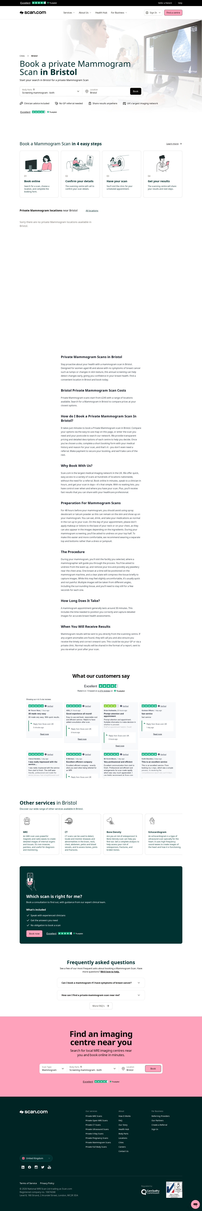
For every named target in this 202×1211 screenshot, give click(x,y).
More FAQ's (98, 1005)
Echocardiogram (157, 832)
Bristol (34, 56)
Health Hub (124, 1129)
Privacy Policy (47, 1183)
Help (180, 3)
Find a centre (173, 12)
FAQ (120, 1120)
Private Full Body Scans (96, 1147)
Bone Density (114, 832)
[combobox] (108, 92)
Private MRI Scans (94, 1116)
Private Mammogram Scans (98, 1142)
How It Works (125, 1116)
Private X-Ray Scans (94, 1133)
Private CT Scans (93, 1125)
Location (94, 89)
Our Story (123, 1125)
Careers (122, 1147)
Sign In (155, 1129)
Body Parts (123, 1133)
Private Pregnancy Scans (97, 1138)
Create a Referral (159, 1125)
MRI (25, 832)
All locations (92, 210)
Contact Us (123, 1151)
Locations (123, 1138)
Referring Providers (161, 1116)
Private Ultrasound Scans (97, 1129)
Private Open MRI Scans (97, 1120)
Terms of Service (28, 1183)
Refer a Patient (165, 3)
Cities (22, 56)
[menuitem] (69, 12)
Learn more (172, 143)
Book (135, 91)
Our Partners (158, 1120)
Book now (34, 933)
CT (66, 832)
